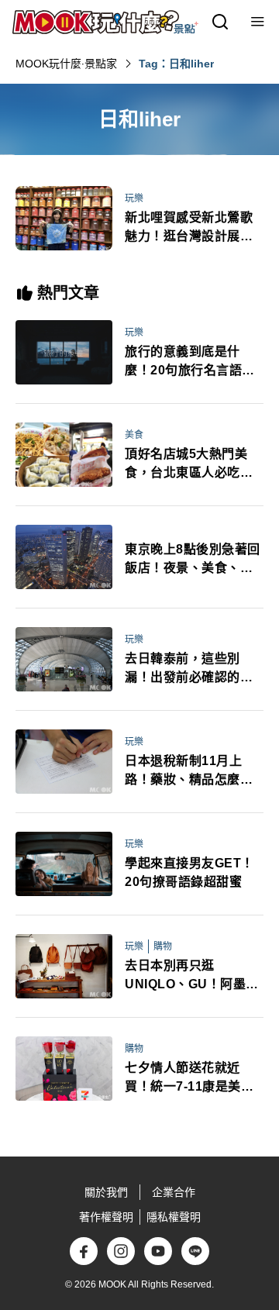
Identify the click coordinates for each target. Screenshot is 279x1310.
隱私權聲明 (173, 1217)
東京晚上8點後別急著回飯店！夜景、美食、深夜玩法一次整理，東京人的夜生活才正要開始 (192, 560)
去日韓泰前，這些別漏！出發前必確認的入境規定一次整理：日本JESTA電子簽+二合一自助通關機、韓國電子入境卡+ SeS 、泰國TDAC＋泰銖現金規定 (189, 669)
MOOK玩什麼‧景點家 (66, 63)
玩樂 (134, 198)
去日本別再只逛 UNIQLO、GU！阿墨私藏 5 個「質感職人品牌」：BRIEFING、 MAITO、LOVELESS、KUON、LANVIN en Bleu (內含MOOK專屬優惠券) (194, 976)
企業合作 (173, 1192)
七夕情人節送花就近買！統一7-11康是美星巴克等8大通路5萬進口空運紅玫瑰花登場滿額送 (190, 1078)
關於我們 (106, 1192)
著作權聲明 (106, 1217)
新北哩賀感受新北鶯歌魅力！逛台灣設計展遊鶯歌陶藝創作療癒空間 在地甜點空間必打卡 (189, 228)
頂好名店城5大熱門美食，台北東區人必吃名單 (189, 464)
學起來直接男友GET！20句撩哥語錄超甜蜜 (189, 872)
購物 (162, 946)
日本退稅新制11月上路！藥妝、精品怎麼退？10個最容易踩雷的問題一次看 (190, 771)
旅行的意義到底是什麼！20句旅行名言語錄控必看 (190, 362)
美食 (134, 434)
